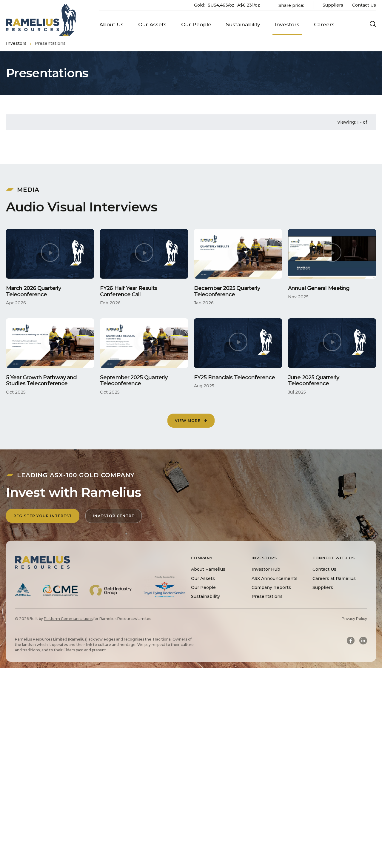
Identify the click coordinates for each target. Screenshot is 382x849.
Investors (16, 43)
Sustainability (205, 596)
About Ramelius (208, 569)
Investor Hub (266, 569)
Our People (203, 587)
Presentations (267, 596)
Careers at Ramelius (334, 578)
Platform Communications (68, 618)
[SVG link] (41, 20)
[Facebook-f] (351, 640)
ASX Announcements (275, 578)
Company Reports (271, 587)
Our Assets (203, 578)
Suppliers (333, 5)
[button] (111, 25)
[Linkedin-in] (363, 640)
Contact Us (364, 5)
